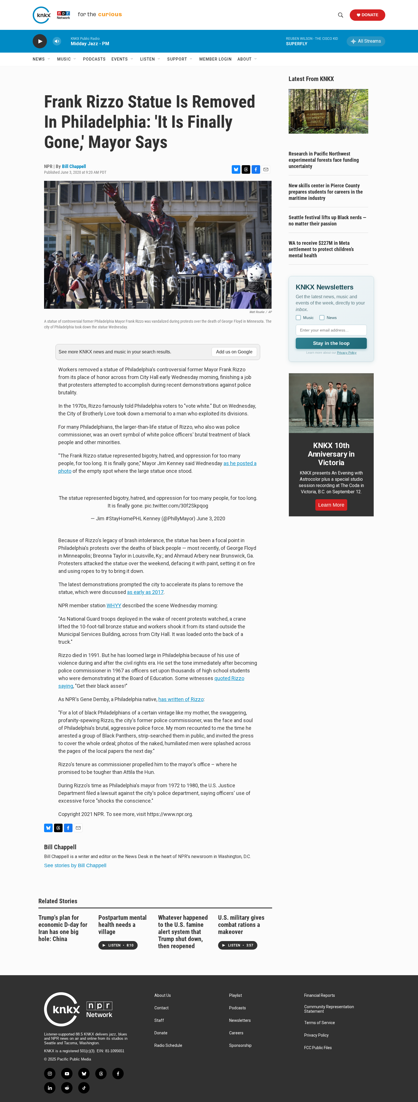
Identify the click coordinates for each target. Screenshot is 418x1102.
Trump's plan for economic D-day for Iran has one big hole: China (62, 928)
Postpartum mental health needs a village (122, 924)
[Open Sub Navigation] (49, 59)
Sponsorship (240, 1045)
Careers (236, 1033)
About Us (162, 995)
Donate (370, 15)
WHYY (114, 605)
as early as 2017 (145, 592)
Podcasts (94, 59)
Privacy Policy (347, 352)
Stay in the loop (331, 343)
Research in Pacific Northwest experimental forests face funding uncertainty (324, 160)
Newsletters (240, 1020)
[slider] (66, 41)
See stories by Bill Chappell (75, 865)
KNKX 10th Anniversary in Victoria (331, 454)
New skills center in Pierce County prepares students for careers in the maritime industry (326, 192)
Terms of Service (319, 1023)
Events (119, 59)
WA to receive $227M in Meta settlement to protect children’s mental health (321, 249)
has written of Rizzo (181, 699)
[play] (39, 41)
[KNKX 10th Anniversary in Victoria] (331, 403)
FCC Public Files (318, 1048)
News (39, 59)
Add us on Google (234, 351)
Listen (147, 59)
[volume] (57, 41)
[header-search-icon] (340, 15)
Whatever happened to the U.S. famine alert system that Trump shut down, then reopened (183, 932)
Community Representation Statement (329, 1009)
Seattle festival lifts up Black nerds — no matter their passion (327, 220)
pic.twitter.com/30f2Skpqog (176, 506)
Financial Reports (319, 995)
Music (64, 59)
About (244, 59)
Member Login (215, 59)
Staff (159, 1020)
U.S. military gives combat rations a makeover (241, 924)
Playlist (235, 995)
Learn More (331, 505)
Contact (161, 1008)
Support (177, 59)
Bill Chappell (74, 166)
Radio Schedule (168, 1045)
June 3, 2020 (210, 518)
